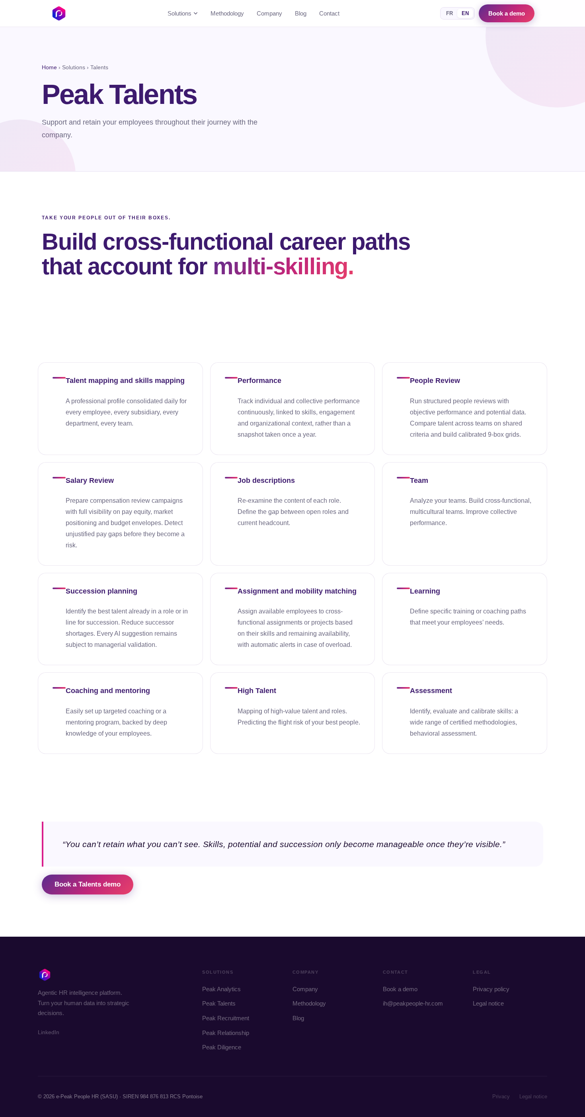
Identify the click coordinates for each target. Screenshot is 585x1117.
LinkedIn (48, 1032)
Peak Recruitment (225, 1018)
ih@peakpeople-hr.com (413, 1003)
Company (269, 13)
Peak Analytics (221, 989)
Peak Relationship (225, 1032)
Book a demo (506, 13)
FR (449, 13)
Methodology (227, 13)
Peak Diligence (221, 1047)
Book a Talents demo (88, 884)
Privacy (501, 1096)
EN (465, 13)
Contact (329, 13)
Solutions (179, 13)
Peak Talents (219, 1003)
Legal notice (488, 1003)
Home (49, 67)
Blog (300, 13)
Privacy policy (491, 989)
